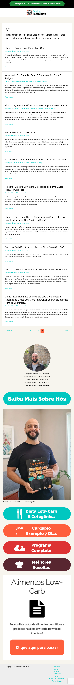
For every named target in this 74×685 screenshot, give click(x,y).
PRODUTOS (57, 674)
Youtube (56, 669)
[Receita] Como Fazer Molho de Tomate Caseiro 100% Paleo (36, 269)
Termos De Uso (57, 681)
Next (67, 331)
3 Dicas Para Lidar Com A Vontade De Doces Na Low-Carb (35, 159)
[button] (37, 3)
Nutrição (34, 108)
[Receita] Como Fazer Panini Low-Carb (25, 48)
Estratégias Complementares (19, 81)
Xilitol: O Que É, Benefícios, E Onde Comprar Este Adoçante (36, 105)
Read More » (9, 67)
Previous (8, 331)
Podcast (56, 671)
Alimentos (8, 108)
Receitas (8, 51)
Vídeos (13, 51)
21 (46, 331)
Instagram (57, 666)
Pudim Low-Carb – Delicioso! (20, 132)
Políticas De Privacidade (57, 678)
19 (38, 331)
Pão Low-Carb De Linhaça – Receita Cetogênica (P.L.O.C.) (35, 247)
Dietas (7, 81)
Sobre (57, 676)
